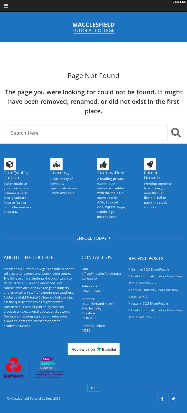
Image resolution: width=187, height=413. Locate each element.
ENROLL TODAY (92, 238)
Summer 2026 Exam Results (150, 269)
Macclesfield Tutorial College (31, 398)
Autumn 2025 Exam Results (150, 303)
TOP (94, 388)
